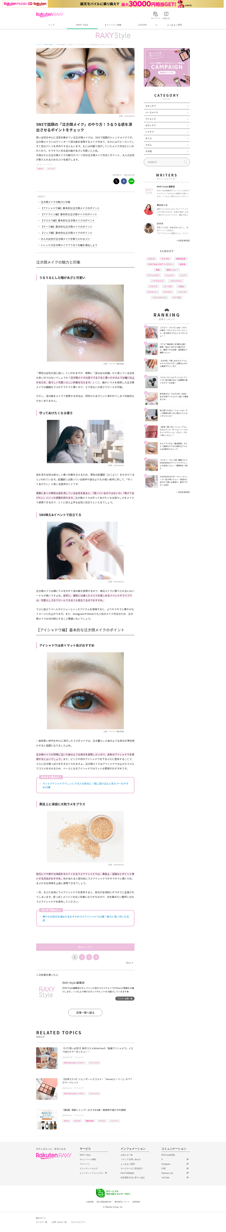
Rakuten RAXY (49, 14)
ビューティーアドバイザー (92, 1173)
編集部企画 (89, 1121)
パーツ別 (167, 286)
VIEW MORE (183, 240)
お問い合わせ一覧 (59, 1222)
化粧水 (181, 286)
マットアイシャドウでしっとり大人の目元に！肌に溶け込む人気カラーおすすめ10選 (86, 785)
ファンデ (182, 292)
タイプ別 (176, 297)
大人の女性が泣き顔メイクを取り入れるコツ (65, 239)
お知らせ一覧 (127, 1155)
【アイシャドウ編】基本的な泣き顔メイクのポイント (70, 208)
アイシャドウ (94, 1063)
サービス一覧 (41, 1222)
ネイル (148, 138)
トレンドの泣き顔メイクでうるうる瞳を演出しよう (69, 245)
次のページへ (85, 947)
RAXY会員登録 (168, 1155)
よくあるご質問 (174, 25)
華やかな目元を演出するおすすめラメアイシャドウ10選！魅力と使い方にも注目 (86, 918)
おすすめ (77, 1121)
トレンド (51, 168)
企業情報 (90, 1202)
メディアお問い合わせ (131, 1159)
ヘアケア (149, 131)
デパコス (102, 1121)
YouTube (165, 1177)
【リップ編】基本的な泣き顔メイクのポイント (66, 233)
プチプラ (153, 286)
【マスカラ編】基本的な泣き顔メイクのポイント (68, 220)
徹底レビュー (172, 269)
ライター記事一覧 (125, 998)
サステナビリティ (78, 1222)
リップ (183, 275)
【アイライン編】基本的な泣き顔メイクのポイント (69, 214)
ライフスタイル (159, 297)
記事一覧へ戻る (85, 1012)
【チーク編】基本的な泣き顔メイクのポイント (66, 226)
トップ (51, 25)
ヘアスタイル (157, 280)
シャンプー (114, 1121)
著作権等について (122, 1202)
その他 (148, 151)
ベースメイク (151, 112)
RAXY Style (82, 25)
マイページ (85, 1164)
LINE (163, 1168)
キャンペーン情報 (113, 25)
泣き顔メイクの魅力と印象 (55, 202)
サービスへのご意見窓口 (132, 1168)
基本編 (182, 264)
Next (129, 962)
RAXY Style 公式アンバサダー (74, 1063)
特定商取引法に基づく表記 (133, 1177)
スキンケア (150, 105)
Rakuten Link (167, 1173)
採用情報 (136, 1202)
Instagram (165, 1164)
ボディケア (150, 125)
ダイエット (152, 292)
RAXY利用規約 (127, 1173)
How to (40, 168)
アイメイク (48, 164)
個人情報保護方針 (104, 1202)
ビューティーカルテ (89, 1168)
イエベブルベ (175, 280)
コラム (148, 144)
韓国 (158, 269)
